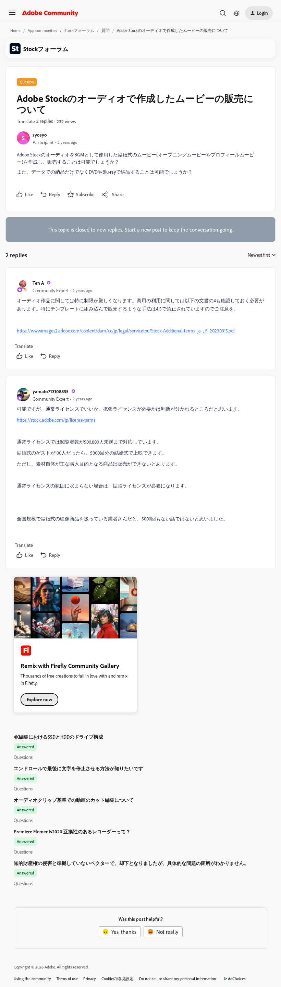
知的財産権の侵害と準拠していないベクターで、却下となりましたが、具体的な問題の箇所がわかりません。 (131, 863)
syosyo (40, 135)
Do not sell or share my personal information (177, 978)
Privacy (89, 978)
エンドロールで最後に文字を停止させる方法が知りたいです (78, 768)
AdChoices (237, 978)
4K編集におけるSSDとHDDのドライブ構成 (58, 737)
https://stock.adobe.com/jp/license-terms (56, 420)
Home (15, 30)
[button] (12, 14)
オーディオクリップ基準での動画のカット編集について (74, 800)
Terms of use (67, 978)
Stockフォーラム (79, 30)
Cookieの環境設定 (117, 978)
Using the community (32, 978)
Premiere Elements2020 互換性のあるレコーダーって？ (72, 831)
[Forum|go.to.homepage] (50, 13)
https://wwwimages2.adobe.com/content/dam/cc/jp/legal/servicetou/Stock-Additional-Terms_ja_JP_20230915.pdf (126, 330)
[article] (140, 320)
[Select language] (236, 13)
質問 (105, 30)
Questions (23, 757)
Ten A (38, 283)
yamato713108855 (51, 391)
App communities (42, 30)
